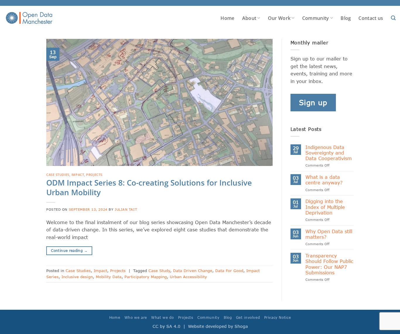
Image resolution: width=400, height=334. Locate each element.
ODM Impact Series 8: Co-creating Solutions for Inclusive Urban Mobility (149, 188)
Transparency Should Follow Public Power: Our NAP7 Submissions (329, 264)
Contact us (370, 18)
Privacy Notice (277, 317)
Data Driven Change (192, 270)
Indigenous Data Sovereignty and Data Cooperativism (328, 152)
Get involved (248, 317)
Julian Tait (126, 209)
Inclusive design (77, 276)
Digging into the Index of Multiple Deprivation (325, 206)
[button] (393, 18)
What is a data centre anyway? (324, 179)
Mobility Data (109, 276)
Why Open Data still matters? (328, 234)
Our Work (279, 18)
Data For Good (229, 270)
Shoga (241, 326)
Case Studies (57, 174)
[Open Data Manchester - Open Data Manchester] (29, 18)
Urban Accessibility (188, 276)
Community (315, 18)
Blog (346, 18)
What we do (162, 317)
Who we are (135, 317)
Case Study (159, 270)
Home (227, 18)
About (249, 18)
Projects (94, 174)
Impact (77, 174)
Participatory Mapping (145, 276)
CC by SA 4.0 (166, 326)
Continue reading (69, 250)
